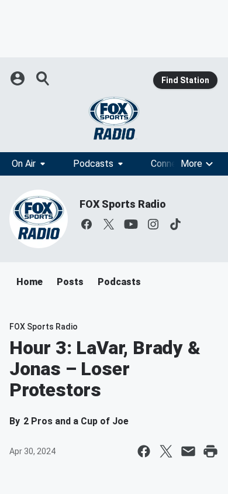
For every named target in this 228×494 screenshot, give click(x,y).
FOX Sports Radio (123, 204)
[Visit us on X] (109, 224)
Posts (70, 281)
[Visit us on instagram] (153, 224)
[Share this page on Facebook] (144, 451)
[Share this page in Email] (188, 451)
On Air (24, 163)
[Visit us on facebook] (87, 224)
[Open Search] (43, 78)
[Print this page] (210, 451)
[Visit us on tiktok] (175, 224)
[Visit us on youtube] (131, 224)
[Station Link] (114, 118)
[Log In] (19, 78)
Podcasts (93, 163)
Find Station (185, 80)
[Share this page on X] (166, 451)
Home (29, 281)
